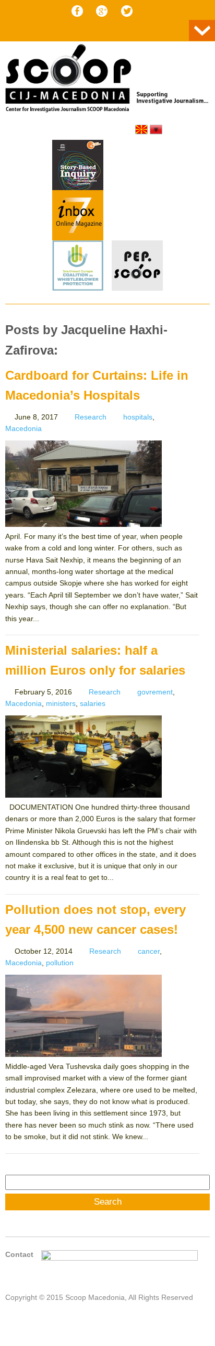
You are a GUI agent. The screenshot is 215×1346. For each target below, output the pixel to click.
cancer (149, 951)
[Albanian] (156, 129)
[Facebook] (77, 11)
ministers (61, 703)
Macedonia (23, 428)
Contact (19, 1254)
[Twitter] (127, 11)
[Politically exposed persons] (137, 288)
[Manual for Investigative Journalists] (77, 166)
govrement (155, 692)
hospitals (137, 417)
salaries (92, 703)
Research (90, 417)
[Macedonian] (141, 129)
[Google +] (102, 11)
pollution (60, 962)
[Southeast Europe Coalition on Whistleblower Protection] (77, 267)
